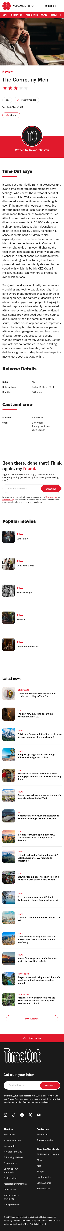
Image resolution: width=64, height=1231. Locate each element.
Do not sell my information (11, 1171)
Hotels (54, 15)
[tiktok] (13, 1115)
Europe (40, 1172)
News (5, 15)
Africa (39, 1160)
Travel (44, 15)
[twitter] (30, 1115)
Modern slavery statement (11, 1197)
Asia (39, 1166)
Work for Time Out (13, 1152)
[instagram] (5, 1115)
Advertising (42, 1135)
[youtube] (38, 1115)
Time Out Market (45, 1140)
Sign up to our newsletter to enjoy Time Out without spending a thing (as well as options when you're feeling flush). (30, 478)
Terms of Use (51, 498)
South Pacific (43, 1189)
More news (32, 1019)
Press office (9, 1135)
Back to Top (35, 1038)
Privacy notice (10, 1163)
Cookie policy (10, 1178)
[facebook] (22, 1115)
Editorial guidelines (13, 1158)
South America (44, 1183)
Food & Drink (32, 15)
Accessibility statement (15, 1184)
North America (44, 1177)
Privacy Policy (8, 500)
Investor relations (12, 1140)
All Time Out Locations (48, 1155)
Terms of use (10, 1190)
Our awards (9, 1146)
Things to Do (16, 15)
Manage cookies (12, 1205)
